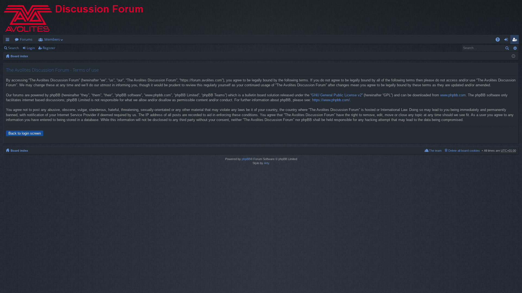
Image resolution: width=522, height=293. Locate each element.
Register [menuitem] (516, 40)
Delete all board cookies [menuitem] (464, 150)
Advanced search (514, 48)
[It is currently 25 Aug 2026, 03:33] (513, 56)
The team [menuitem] (435, 150)
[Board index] (78, 17)
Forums (26, 39)
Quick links (8, 40)
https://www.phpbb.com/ (331, 100)
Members (52, 39)
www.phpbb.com (453, 95)
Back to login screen (24, 133)
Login (31, 48)
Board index (19, 56)
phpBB (246, 159)
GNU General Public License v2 (337, 95)
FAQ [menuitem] (499, 40)
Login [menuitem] (507, 40)
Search (13, 48)
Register (49, 48)
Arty (266, 163)
